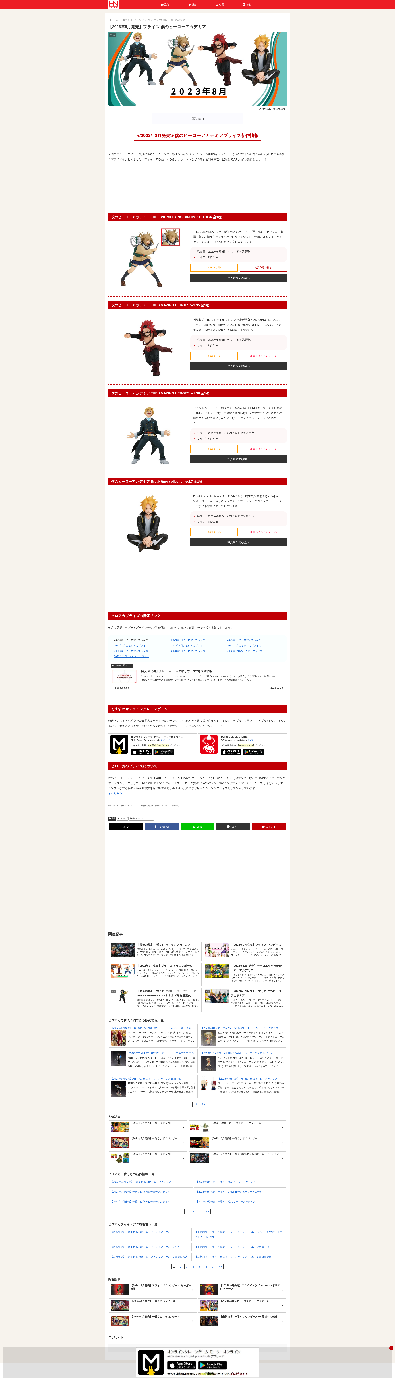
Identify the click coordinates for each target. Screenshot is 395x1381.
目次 (194, 118)
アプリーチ (165, 740)
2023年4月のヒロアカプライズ (188, 645)
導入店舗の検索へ (238, 277)
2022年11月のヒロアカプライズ (131, 656)
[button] (233, 826)
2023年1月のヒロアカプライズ (188, 651)
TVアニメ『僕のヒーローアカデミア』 (126, 806)
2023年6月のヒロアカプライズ (244, 640)
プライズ (124, 818)
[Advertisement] (197, 188)
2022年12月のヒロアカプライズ (244, 651)
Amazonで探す (214, 267)
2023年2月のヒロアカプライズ (131, 651)
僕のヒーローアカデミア (142, 818)
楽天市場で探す (263, 267)
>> (204, 1104)
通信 (113, 818)
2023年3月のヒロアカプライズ (244, 645)
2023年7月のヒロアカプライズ (188, 640)
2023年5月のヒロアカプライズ (131, 645)
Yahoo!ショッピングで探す (263, 355)
